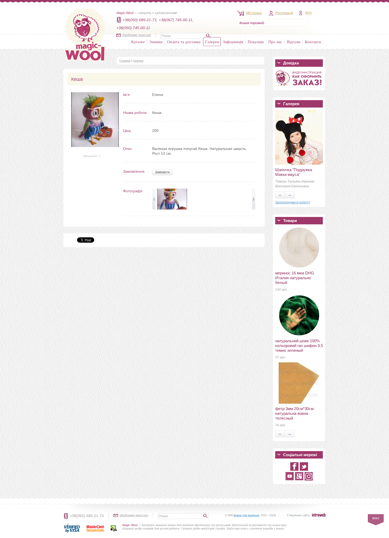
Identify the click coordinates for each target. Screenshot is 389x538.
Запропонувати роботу (292, 202)
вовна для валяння (246, 515)
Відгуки (293, 41)
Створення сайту (298, 515)
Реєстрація (284, 13)
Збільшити (90, 156)
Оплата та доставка (184, 41)
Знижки (156, 41)
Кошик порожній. (252, 23)
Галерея (212, 41)
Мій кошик (254, 13)
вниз (375, 518)
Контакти (313, 41)
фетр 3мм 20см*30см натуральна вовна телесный (294, 413)
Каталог (138, 41)
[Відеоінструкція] (299, 87)
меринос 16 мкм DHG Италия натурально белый (294, 278)
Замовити (162, 172)
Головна (124, 60)
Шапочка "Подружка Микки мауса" (293, 172)
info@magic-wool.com (137, 35)
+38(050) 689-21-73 (87, 516)
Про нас (275, 41)
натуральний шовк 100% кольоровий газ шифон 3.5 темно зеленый (299, 346)
